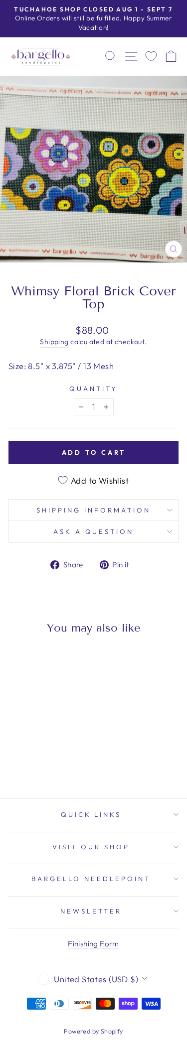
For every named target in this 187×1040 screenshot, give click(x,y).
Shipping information (93, 510)
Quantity (93, 388)
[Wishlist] (151, 56)
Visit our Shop (91, 847)
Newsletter (91, 911)
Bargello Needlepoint (91, 879)
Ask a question (93, 531)
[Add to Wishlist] (20, 660)
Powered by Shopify (93, 1031)
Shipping (54, 341)
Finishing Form (93, 943)
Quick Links (91, 814)
